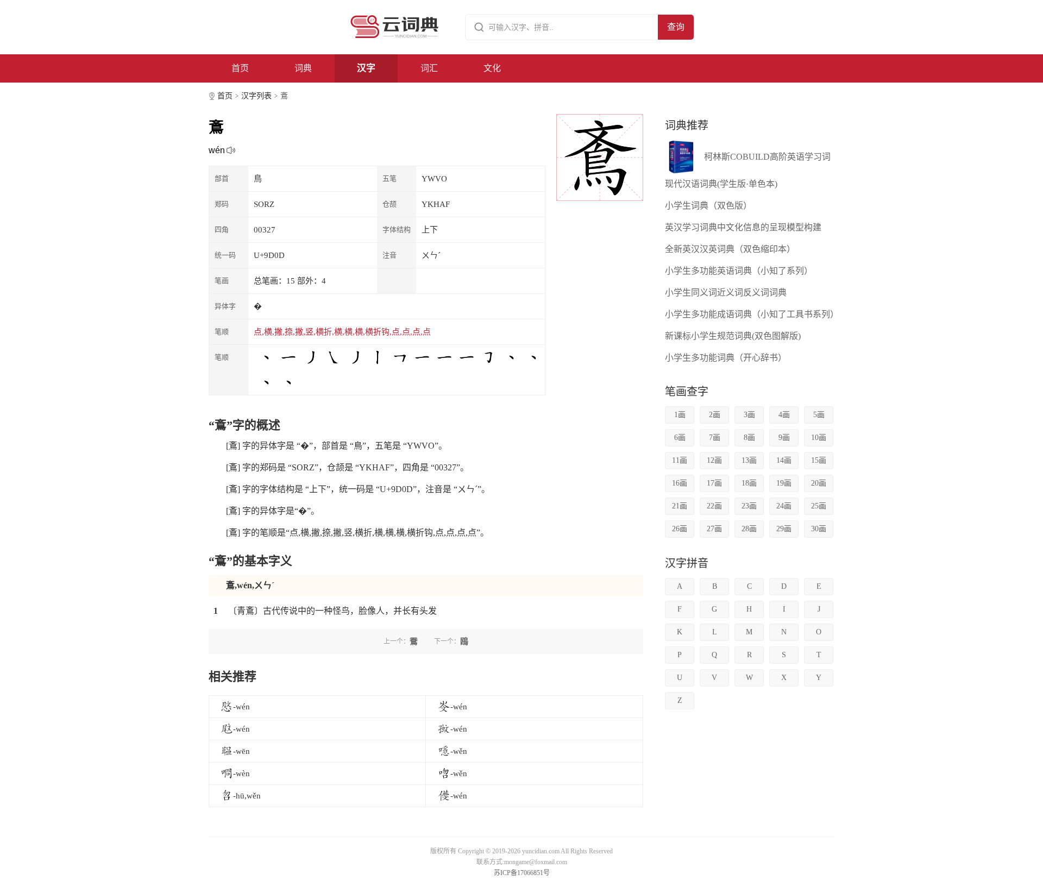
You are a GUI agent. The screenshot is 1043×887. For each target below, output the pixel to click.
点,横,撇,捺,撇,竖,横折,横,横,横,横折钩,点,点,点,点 (342, 332)
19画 (783, 483)
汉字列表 (256, 96)
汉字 (366, 68)
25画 (818, 506)
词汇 (429, 68)
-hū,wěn (247, 795)
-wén (241, 706)
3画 (749, 415)
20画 (818, 483)
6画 (680, 437)
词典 (303, 68)
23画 (749, 506)
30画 (818, 529)
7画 (714, 437)
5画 (819, 415)
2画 (714, 415)
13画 (749, 460)
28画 (749, 529)
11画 (679, 460)
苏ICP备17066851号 (522, 873)
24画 (783, 506)
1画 (680, 415)
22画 (714, 506)
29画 (783, 529)
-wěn (458, 751)
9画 (784, 437)
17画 (714, 483)
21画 (679, 506)
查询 (675, 27)
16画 (679, 483)
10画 (818, 437)
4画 (784, 415)
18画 (749, 483)
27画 (714, 529)
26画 (679, 529)
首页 (240, 68)
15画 (818, 460)
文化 (492, 68)
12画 (714, 460)
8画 (749, 437)
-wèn (241, 773)
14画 (783, 460)
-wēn (241, 751)
